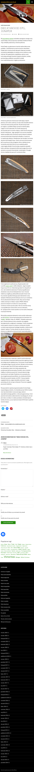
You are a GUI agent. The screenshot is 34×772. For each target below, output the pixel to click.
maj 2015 (3, 747)
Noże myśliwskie (7, 551)
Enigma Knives (28, 544)
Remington (3, 552)
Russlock (15, 552)
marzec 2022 (4, 635)
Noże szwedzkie (5, 610)
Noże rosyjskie (4, 601)
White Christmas (25, 557)
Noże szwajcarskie (5, 607)
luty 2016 (3, 721)
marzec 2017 (4, 682)
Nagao (28, 549)
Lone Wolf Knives (14, 549)
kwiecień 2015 (4, 750)
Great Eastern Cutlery (11, 545)
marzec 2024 (4, 632)
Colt (16, 544)
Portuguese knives (26, 551)
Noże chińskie (4, 580)
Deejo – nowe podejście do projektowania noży (13, 423)
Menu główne (32, 2)
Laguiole (26, 547)
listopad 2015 (4, 730)
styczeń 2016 (4, 724)
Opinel (13, 551)
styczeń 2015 (4, 759)
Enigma (23, 544)
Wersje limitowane (5, 622)
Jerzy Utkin (16, 547)
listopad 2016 (4, 694)
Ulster (2, 557)
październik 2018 (5, 656)
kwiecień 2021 (4, 644)
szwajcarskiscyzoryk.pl (8, 2)
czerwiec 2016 (4, 709)
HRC (3, 319)
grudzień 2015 (4, 727)
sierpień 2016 (4, 703)
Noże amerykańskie (6, 574)
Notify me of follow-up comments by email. (13, 512)
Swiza (29, 554)
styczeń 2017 (4, 688)
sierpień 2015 (4, 739)
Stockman (13, 554)
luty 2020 (3, 650)
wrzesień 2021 (4, 641)
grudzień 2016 (4, 691)
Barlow (2, 544)
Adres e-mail (5, 496)
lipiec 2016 (4, 706)
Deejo (3, 415)
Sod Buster (3, 554)
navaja (2, 551)
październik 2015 (5, 733)
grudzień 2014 (4, 762)
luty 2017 (3, 685)
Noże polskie (4, 595)
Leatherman (3, 549)
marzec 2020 (4, 647)
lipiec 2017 (4, 674)
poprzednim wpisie (7, 38)
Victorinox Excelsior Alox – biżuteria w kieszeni (13, 429)
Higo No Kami (19, 545)
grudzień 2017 (4, 662)
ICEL (9, 547)
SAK (18, 552)
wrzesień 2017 (4, 668)
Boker (5, 544)
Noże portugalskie (5, 598)
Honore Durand (4, 547)
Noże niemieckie (5, 592)
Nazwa (3, 489)
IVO (12, 547)
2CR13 (7, 317)
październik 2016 (5, 697)
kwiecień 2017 (4, 680)
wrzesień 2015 (4, 736)
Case (12, 544)
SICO (27, 552)
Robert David (9, 552)
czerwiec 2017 (4, 677)
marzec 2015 (4, 753)
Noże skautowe (5, 604)
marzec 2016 (4, 718)
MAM (20, 549)
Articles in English (5, 571)
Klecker (22, 547)
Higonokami (24, 545)
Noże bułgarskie (5, 577)
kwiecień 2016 (4, 715)
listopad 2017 (4, 665)
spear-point (9, 286)
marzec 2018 (4, 659)
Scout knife (22, 552)
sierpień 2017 (4, 671)
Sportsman (8, 554)
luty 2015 (3, 756)
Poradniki (3, 613)
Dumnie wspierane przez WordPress (9, 770)
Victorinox (9, 556)
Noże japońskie (5, 589)
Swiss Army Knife (21, 554)
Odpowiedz (8, 452)
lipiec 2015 (4, 742)
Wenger (18, 557)
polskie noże (18, 551)
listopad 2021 (4, 638)
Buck (9, 544)
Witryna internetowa (7, 503)
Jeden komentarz (24, 34)
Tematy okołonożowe (6, 619)
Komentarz (4, 468)
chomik (15, 34)
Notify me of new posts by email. (10, 518)
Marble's (24, 549)
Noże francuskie (5, 25)
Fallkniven (3, 546)
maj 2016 (3, 712)
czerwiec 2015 (4, 744)
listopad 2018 (4, 653)
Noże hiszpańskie (5, 586)
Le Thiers (8, 549)
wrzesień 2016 (4, 700)
